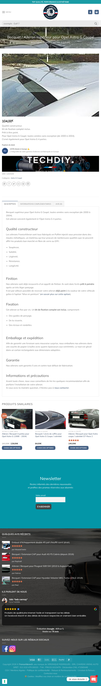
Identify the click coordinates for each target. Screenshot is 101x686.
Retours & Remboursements (64, 670)
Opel (47, 42)
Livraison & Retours (86, 670)
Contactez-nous (50, 673)
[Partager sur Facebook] (9, 184)
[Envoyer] (96, 23)
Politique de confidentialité (38, 670)
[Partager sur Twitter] (14, 184)
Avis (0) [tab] (59, 204)
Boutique (36, 42)
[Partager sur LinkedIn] (28, 184)
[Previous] (7, 164)
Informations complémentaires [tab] (35, 204)
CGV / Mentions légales (15, 670)
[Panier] (97, 12)
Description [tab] (10, 204)
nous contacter (61, 387)
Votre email (41, 495)
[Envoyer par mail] (18, 184)
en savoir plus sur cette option (55, 294)
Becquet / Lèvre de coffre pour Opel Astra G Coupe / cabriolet (48, 435)
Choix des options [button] (12, 448)
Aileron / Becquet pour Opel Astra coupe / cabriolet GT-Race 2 (83, 435)
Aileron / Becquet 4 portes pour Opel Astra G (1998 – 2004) (15, 435)
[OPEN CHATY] (93, 679)
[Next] (93, 164)
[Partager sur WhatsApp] (4, 184)
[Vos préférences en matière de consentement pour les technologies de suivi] (4, 681)
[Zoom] (5, 113)
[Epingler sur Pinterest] (23, 184)
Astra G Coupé (61, 42)
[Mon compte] (90, 12)
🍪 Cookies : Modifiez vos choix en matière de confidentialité (51, 676)
